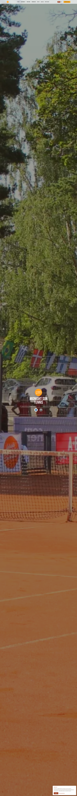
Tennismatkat (34, 1)
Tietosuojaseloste (62, 793)
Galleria (42, 1)
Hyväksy (56, 793)
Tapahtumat (28, 1)
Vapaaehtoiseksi (67, 1)
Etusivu (18, 1)
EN (61, 1)
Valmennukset (23, 1)
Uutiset (38, 1)
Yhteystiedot (47, 1)
